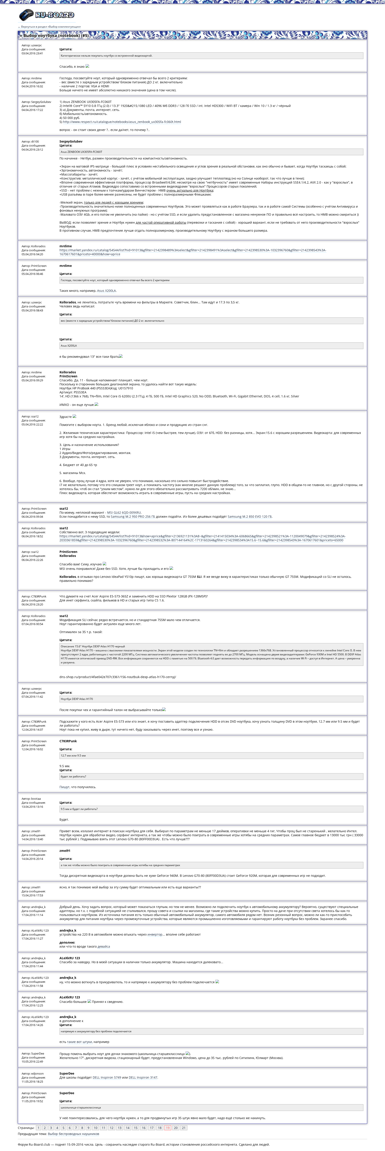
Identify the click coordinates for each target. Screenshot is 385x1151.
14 (127, 1128)
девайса (104, 946)
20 (176, 1128)
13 (119, 1128)
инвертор (154, 934)
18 (160, 1128)
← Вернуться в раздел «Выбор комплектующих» (49, 27)
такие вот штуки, (80, 1042)
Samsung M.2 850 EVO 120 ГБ (250, 516)
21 (184, 1128)
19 (168, 1128)
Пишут (64, 787)
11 (103, 1128)
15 (135, 1128)
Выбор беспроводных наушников (73, 1134)
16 (143, 1128)
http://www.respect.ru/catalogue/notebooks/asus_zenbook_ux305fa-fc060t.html (122, 122)
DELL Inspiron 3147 (143, 1077)
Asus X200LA (106, 290)
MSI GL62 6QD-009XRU (124, 512)
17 (152, 1128)
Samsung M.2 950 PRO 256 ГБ (133, 516)
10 (95, 1128)
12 (111, 1128)
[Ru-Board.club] (47, 20)
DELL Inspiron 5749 (107, 1077)
